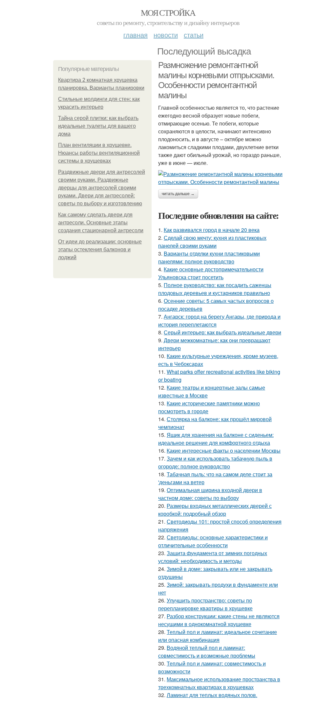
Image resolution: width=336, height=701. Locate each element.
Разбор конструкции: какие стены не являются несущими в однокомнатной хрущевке (219, 620)
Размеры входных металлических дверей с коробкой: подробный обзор (215, 509)
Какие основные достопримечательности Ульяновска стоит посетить (210, 273)
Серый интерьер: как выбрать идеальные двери (222, 332)
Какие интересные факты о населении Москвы (224, 450)
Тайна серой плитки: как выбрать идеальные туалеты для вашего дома (98, 126)
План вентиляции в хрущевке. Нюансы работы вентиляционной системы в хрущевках (99, 153)
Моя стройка (168, 12)
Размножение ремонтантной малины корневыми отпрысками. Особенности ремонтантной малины (216, 80)
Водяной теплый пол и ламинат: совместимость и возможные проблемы (206, 651)
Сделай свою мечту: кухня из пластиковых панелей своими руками (212, 241)
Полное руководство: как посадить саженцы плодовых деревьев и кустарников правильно (214, 289)
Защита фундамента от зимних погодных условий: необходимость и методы (212, 557)
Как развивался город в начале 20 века (212, 230)
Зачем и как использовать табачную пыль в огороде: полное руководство (215, 462)
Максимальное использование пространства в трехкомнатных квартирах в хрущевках (219, 683)
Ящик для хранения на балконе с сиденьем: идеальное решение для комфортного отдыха (216, 438)
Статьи (193, 34)
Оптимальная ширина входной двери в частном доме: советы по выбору (210, 494)
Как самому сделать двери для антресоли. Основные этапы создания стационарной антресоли (100, 222)
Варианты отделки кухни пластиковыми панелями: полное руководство (209, 257)
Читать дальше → (178, 194)
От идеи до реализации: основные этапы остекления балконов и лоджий (100, 249)
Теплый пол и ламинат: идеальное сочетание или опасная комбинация (217, 636)
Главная (135, 34)
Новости (166, 34)
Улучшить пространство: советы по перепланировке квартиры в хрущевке (205, 604)
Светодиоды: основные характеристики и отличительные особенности (213, 541)
